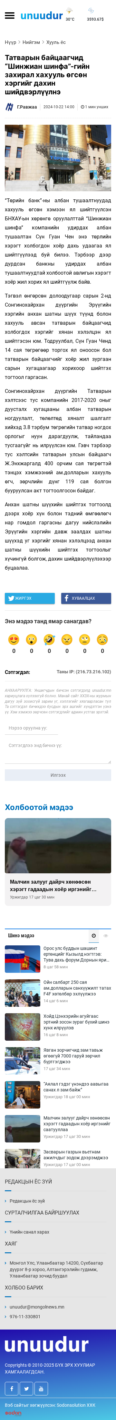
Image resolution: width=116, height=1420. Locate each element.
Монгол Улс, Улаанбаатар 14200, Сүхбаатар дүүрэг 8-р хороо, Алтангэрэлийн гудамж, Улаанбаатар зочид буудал (56, 1269)
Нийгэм (31, 42)
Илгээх (58, 775)
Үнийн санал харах (29, 1232)
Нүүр (10, 42)
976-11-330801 (25, 1316)
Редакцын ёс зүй (27, 1201)
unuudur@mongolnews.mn (37, 1307)
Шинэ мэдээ (21, 935)
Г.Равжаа (27, 107)
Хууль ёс (56, 42)
